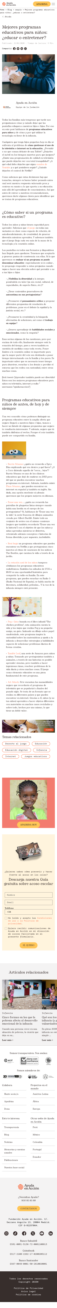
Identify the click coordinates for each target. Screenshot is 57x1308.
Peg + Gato (13, 621)
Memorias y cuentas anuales (14, 1151)
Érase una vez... (16, 502)
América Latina (40, 1094)
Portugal (37, 1149)
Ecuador (37, 1157)
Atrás (8, 16)
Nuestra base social (14, 1167)
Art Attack (13, 682)
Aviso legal (28, 1291)
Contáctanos (28, 1208)
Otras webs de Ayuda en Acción (42, 1120)
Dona (7, 1109)
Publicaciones (11, 1160)
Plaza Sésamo (13, 486)
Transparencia (11, 1127)
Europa (36, 1109)
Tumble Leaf (14, 653)
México (36, 1134)
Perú (35, 1127)
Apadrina (9, 1101)
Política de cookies (28, 1295)
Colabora (7, 1085)
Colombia (37, 1142)
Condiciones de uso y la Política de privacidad (30, 921)
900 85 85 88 (28, 1200)
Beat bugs (13, 543)
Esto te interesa (11, 1118)
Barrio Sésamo (15, 464)
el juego (31, 228)
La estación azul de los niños (22, 562)
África (36, 1101)
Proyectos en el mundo (39, 1087)
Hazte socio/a (11, 1094)
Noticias (8, 1142)
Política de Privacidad (28, 1288)
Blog (6, 1134)
